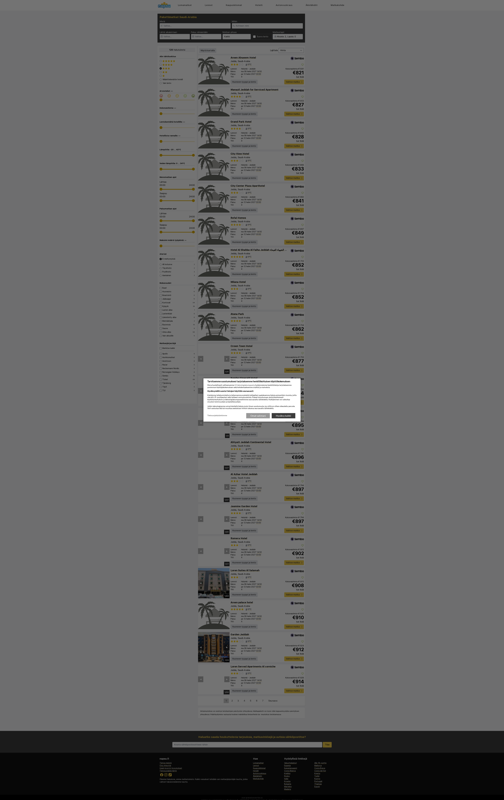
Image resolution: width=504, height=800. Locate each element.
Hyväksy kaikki (283, 415)
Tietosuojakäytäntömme (217, 416)
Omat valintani (258, 415)
